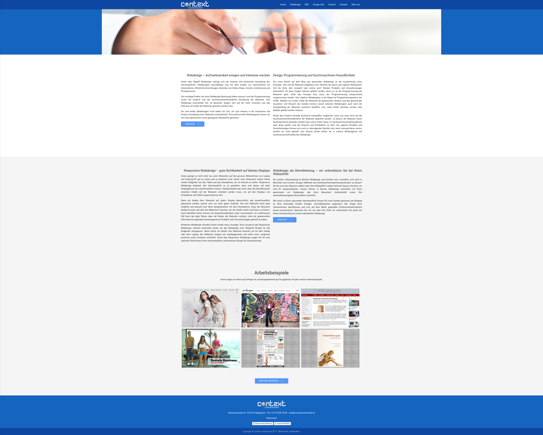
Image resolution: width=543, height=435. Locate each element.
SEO (307, 4)
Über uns (356, 4)
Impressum (271, 418)
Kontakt (343, 4)
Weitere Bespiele (271, 380)
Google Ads (318, 4)
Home (283, 4)
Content (332, 4)
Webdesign (295, 4)
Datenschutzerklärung (263, 423)
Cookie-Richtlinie (283, 423)
